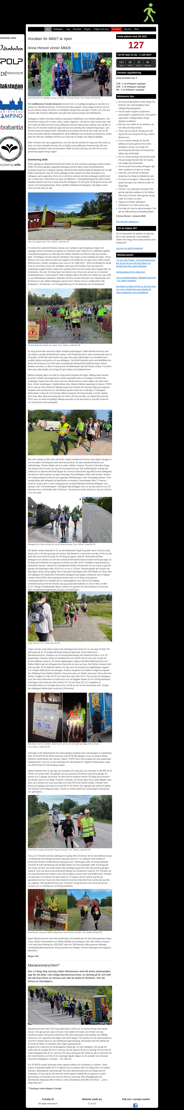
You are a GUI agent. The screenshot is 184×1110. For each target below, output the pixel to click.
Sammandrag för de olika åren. (130, 272)
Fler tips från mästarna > (127, 222)
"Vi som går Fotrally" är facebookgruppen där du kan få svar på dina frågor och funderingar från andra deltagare (135, 263)
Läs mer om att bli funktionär (129, 248)
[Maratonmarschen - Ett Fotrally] (127, 12)
